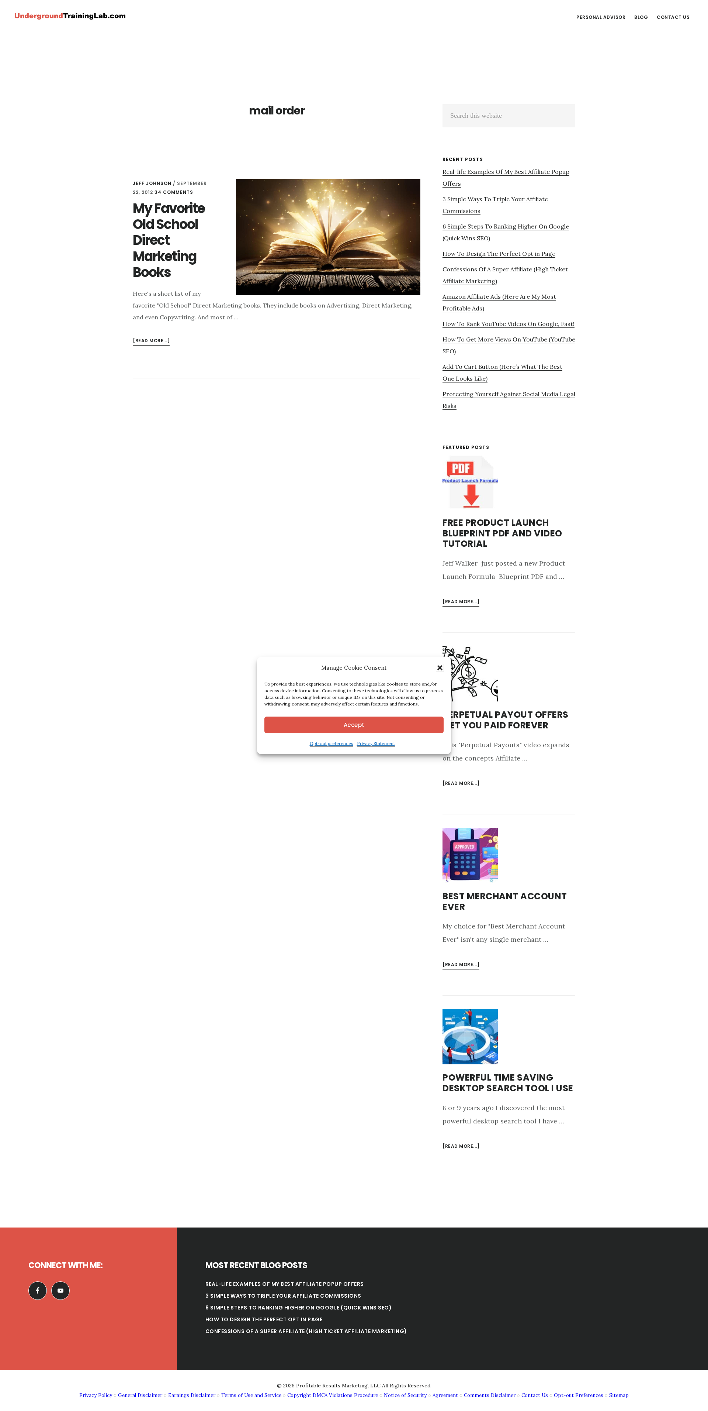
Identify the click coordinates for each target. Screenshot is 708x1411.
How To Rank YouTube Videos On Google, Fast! (508, 323)
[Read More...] (460, 602)
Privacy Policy (95, 1395)
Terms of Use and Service (251, 1395)
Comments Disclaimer (490, 1395)
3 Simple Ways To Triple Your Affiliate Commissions (283, 1296)
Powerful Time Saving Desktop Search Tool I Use (507, 1082)
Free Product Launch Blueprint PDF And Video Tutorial (502, 533)
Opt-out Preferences (578, 1395)
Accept (354, 725)
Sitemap (619, 1395)
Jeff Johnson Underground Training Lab (70, 16)
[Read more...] (151, 341)
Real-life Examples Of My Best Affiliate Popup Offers (284, 1284)
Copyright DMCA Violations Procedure (332, 1395)
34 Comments (174, 192)
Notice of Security (405, 1395)
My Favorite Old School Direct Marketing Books (169, 240)
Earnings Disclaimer (191, 1395)
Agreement (445, 1395)
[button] (440, 668)
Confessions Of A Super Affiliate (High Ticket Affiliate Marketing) (306, 1331)
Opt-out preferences (331, 743)
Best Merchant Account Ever (504, 901)
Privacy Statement (376, 743)
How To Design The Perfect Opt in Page (498, 253)
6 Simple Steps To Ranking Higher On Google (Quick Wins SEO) (298, 1307)
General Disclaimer (140, 1395)
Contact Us (534, 1395)
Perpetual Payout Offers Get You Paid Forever (505, 719)
